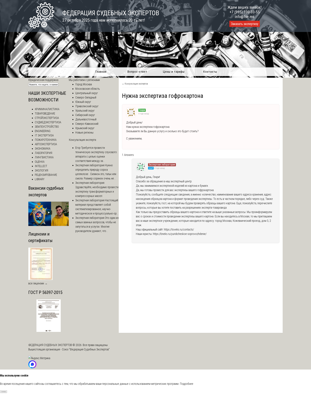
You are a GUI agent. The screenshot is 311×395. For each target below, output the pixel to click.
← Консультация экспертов (135, 83)
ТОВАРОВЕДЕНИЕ (45, 113)
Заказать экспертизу (244, 24)
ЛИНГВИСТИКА (44, 157)
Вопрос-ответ (137, 71)
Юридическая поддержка (43, 80)
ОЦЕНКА (40, 161)
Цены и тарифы (174, 71)
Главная (100, 71)
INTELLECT (41, 166)
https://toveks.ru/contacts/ (179, 229)
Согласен (3, 391)
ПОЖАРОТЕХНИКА (46, 139)
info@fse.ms (244, 16)
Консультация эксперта (82, 139)
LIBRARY (39, 179)
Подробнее (186, 383)
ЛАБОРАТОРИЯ (43, 153)
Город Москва (83, 84)
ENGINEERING (42, 131)
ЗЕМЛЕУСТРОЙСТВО (47, 126)
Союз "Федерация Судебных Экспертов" (85, 349)
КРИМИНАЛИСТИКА (47, 109)
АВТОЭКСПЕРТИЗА (46, 144)
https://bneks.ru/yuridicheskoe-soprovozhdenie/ (180, 234)
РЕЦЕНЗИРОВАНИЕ (46, 174)
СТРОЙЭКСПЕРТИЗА (47, 118)
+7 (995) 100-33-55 (245, 12)
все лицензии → (37, 283)
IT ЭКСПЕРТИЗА (44, 135)
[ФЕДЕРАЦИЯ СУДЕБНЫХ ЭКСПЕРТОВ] (41, 27)
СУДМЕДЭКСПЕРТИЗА (48, 122)
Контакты (210, 71)
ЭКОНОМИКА (42, 148)
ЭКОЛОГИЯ (41, 170)
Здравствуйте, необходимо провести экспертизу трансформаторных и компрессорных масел (96, 191)
